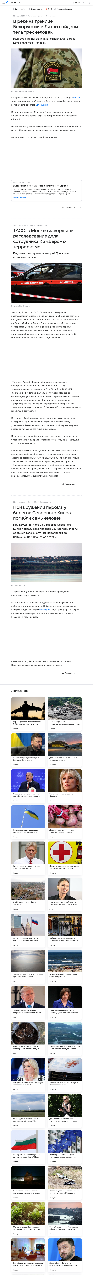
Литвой (77, 97)
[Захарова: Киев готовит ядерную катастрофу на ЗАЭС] (28, 1075)
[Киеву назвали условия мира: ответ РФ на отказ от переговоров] (28, 858)
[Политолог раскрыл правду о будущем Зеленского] (28, 750)
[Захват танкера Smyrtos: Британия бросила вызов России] (28, 967)
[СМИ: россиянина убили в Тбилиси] (28, 894)
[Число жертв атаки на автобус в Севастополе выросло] (65, 1075)
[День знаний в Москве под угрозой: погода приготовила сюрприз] (65, 1111)
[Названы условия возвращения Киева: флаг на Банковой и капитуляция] (28, 822)
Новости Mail (32, 502)
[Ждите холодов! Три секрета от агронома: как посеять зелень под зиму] (28, 1219)
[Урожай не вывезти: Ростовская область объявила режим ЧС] (65, 1219)
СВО (50, 9)
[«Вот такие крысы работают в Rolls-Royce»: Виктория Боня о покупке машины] (65, 894)
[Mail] (7, 2)
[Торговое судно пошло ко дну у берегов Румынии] (65, 967)
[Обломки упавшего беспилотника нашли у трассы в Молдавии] (65, 1183)
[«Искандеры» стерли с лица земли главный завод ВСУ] (28, 1111)
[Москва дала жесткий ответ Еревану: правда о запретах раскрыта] (28, 931)
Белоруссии (42, 105)
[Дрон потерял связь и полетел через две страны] (65, 750)
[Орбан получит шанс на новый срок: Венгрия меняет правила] (28, 786)
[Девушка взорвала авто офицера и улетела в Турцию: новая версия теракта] (65, 858)
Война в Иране (37, 9)
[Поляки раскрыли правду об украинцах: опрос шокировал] (65, 1147)
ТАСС (31, 225)
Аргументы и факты (35, 16)
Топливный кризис (64, 9)
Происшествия (51, 16)
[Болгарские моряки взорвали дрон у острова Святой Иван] (28, 1147)
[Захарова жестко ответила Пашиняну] (65, 786)
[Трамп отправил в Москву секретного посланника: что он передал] (28, 1003)
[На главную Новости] (14, 2)
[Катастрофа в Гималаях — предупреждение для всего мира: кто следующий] (65, 714)
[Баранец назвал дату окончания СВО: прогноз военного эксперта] (28, 714)
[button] (46, 68)
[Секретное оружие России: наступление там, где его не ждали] (28, 1183)
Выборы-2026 (20, 9)
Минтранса (44, 610)
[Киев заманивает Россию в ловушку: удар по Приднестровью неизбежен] (65, 1003)
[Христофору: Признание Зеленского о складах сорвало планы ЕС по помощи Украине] (65, 1255)
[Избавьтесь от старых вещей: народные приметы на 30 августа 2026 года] (65, 931)
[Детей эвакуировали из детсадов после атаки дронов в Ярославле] (28, 1255)
